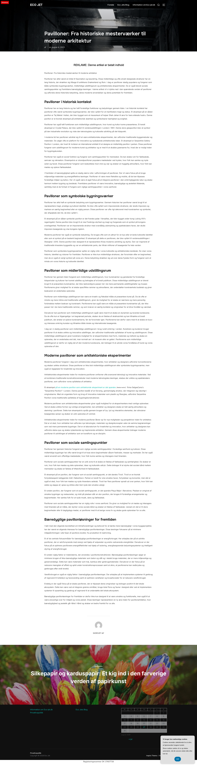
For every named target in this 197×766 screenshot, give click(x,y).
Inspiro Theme (151, 756)
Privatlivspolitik (36, 712)
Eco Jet (36, 5)
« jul (130, 739)
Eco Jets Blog (123, 5)
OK (177, 759)
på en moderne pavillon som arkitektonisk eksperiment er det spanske (85, 387)
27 (144, 727)
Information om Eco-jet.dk (144, 5)
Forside (111, 5)
